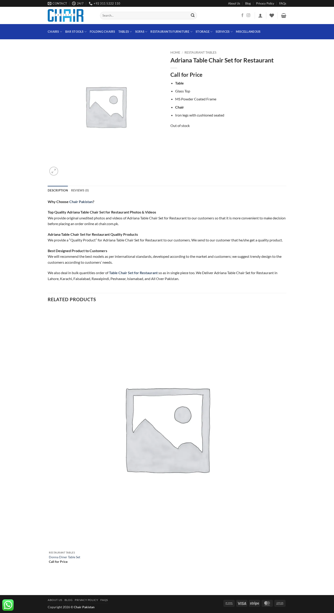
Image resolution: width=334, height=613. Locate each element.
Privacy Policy (265, 3)
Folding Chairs (102, 31)
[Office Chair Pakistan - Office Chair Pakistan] (70, 15)
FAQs (282, 3)
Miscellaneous (248, 31)
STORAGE (202, 31)
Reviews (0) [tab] (80, 190)
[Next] (64, 168)
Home (175, 52)
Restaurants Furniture (169, 31)
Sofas (139, 31)
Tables (123, 31)
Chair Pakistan (81, 201)
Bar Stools (74, 31)
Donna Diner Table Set (64, 557)
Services (222, 31)
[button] (260, 15)
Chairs (53, 31)
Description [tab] (58, 190)
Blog (248, 3)
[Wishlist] (271, 15)
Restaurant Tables (200, 52)
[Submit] (193, 16)
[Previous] (49, 587)
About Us (234, 3)
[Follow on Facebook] (242, 15)
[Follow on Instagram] (248, 15)
